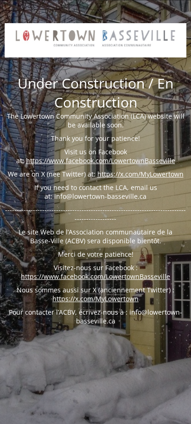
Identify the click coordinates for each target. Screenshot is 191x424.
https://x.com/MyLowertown (140, 174)
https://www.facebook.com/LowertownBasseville (100, 160)
